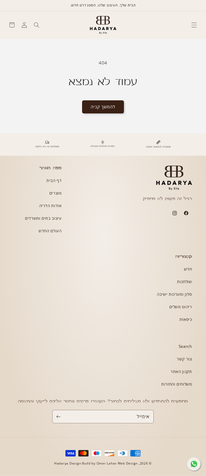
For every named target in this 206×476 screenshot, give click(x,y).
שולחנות (184, 281)
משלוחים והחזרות (176, 384)
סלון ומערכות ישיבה (174, 294)
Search (185, 346)
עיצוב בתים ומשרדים (43, 218)
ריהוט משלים (180, 306)
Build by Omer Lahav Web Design (110, 463)
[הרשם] (58, 416)
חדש (188, 269)
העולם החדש (50, 230)
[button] (194, 25)
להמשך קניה (103, 107)
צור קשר (184, 358)
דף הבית (53, 180)
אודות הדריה (50, 205)
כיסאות (185, 319)
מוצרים (55, 193)
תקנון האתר (181, 371)
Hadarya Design (68, 463)
